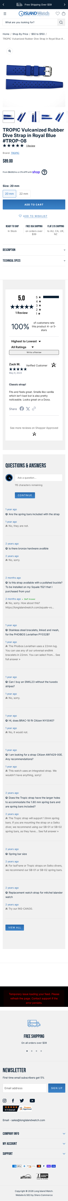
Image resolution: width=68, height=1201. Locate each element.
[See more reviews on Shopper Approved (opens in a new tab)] (34, 408)
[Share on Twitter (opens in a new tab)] (28, 408)
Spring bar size (18, 853)
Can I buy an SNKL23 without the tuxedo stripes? (31, 684)
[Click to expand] (9, 51)
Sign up (56, 1088)
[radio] (47, 297)
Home (6, 33)
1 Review (30, 145)
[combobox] (30, 22)
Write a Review (34, 352)
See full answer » (48, 831)
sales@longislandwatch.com (28, 1120)
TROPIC (15, 152)
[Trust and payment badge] (42, 1176)
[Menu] (5, 13)
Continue (25, 495)
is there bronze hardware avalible (28, 548)
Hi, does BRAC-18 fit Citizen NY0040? (31, 720)
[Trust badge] (17, 1108)
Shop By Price (20, 33)
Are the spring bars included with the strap (34, 514)
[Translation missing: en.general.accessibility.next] (64, 4)
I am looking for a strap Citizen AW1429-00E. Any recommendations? (34, 757)
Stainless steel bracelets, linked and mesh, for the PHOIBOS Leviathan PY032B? (32, 632)
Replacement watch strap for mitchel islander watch (34, 894)
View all (14, 927)
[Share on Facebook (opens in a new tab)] (22, 409)
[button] (9, 117)
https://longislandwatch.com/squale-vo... (29, 607)
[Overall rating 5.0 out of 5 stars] (13, 146)
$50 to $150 (38, 33)
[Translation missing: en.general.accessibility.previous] (3, 4)
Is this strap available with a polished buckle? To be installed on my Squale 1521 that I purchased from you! (33, 587)
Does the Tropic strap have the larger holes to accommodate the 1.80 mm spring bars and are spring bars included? (32, 802)
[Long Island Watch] (34, 13)
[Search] (61, 22)
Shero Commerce (43, 1195)
